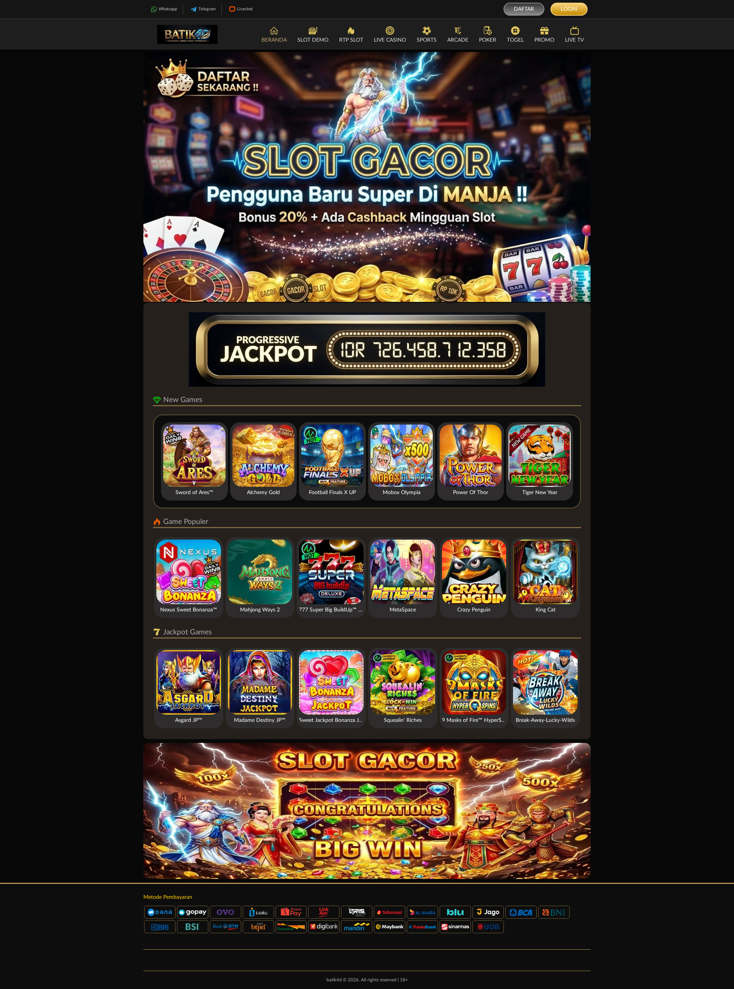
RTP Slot (351, 40)
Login (569, 9)
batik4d (334, 980)
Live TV (574, 40)
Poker (487, 40)
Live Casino (390, 40)
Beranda (274, 40)
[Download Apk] (367, 811)
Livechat (245, 9)
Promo (544, 40)
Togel (515, 40)
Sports (427, 40)
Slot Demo (312, 40)
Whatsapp (168, 9)
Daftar (524, 9)
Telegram (207, 9)
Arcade (457, 40)
